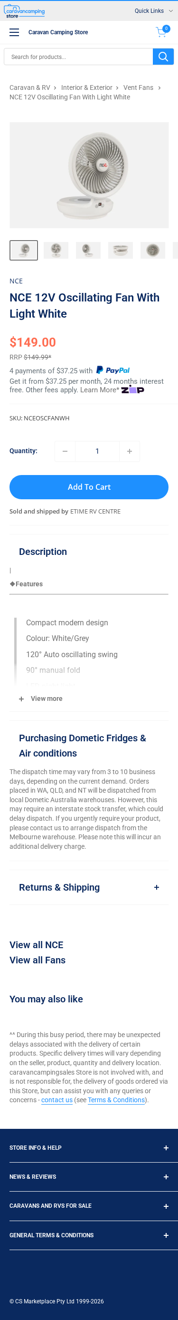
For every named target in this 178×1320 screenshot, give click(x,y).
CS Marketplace (35, 1301)
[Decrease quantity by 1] (65, 451)
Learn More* (99, 390)
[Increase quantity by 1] (130, 451)
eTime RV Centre (95, 511)
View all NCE (36, 945)
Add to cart (89, 487)
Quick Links (149, 11)
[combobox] (78, 57)
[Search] (163, 57)
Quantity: (23, 451)
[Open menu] (14, 32)
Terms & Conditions (116, 1100)
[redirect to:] (113, 371)
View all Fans (37, 960)
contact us (57, 1100)
